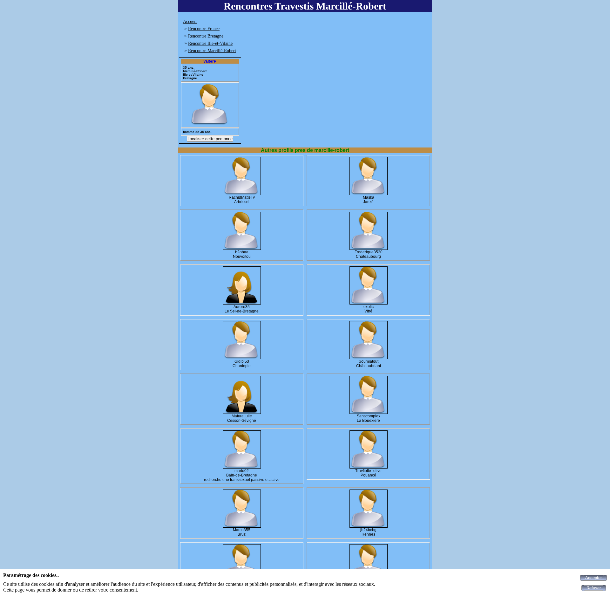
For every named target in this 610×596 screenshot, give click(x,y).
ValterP (209, 61)
